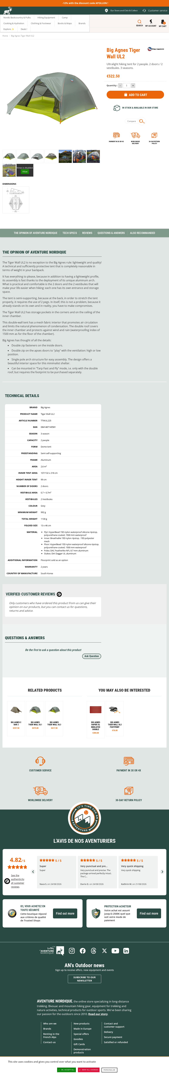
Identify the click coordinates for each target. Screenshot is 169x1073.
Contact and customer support (114, 1025)
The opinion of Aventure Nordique (35, 233)
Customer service (40, 770)
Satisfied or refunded (116, 1042)
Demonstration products (82, 1051)
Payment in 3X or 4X (129, 770)
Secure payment (113, 1037)
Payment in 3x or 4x (116, 141)
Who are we (49, 1023)
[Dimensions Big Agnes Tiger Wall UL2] (15, 199)
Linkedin (126, 951)
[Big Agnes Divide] (95, 719)
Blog (52, 950)
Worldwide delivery (135, 142)
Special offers (81, 1034)
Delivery (108, 1032)
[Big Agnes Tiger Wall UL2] (9, 156)
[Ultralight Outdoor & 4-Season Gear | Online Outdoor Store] (8, 11)
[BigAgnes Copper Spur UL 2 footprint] (114, 718)
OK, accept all (68, 1070)
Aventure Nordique (54, 1001)
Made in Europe (82, 1028)
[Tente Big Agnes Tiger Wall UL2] (35, 718)
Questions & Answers (111, 233)
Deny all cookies (90, 1070)
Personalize (109, 1070)
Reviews (87, 233)
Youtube (115, 951)
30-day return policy (154, 142)
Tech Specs (70, 233)
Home (5, 35)
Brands (47, 1028)
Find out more (65, 913)
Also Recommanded (142, 233)
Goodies (78, 1039)
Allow (24, 171)
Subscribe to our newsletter (84, 979)
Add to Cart (138, 95)
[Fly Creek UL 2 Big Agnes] (16, 718)
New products (81, 1023)
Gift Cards (79, 1044)
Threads (93, 951)
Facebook (83, 951)
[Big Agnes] (156, 49)
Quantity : (112, 85)
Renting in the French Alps (51, 1035)
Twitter (104, 951)
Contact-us (49, 1042)
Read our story (98, 1014)
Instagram (72, 951)
